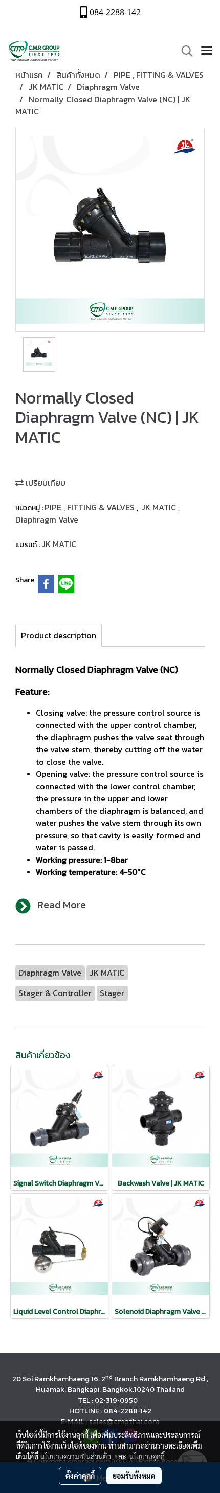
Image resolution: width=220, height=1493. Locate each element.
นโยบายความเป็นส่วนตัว (75, 1456)
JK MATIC (159, 507)
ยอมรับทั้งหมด (134, 1475)
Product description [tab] (58, 635)
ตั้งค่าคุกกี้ (80, 1475)
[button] (183, 51)
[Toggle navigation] (206, 51)
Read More (61, 904)
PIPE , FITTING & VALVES (91, 507)
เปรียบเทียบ (44, 483)
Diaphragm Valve (46, 519)
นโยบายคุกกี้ (147, 1456)
